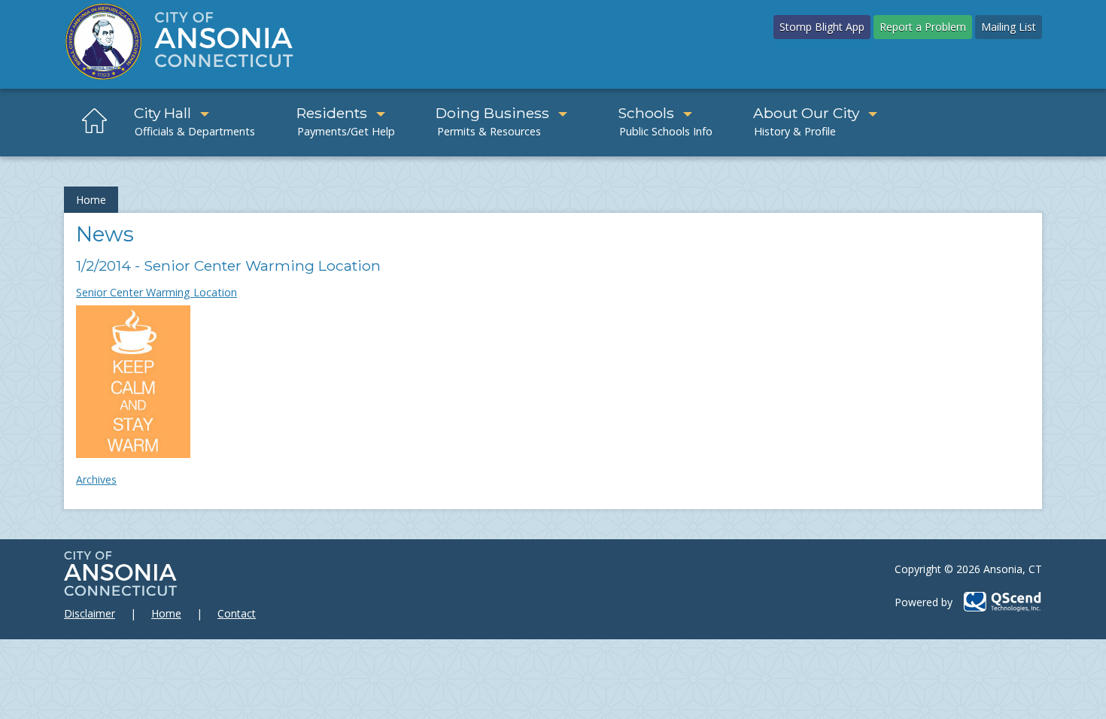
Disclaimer (89, 613)
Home (91, 200)
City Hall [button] (162, 113)
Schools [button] (646, 113)
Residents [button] (331, 113)
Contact (236, 613)
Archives (96, 479)
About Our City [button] (806, 113)
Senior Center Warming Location (156, 292)
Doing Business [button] (492, 113)
